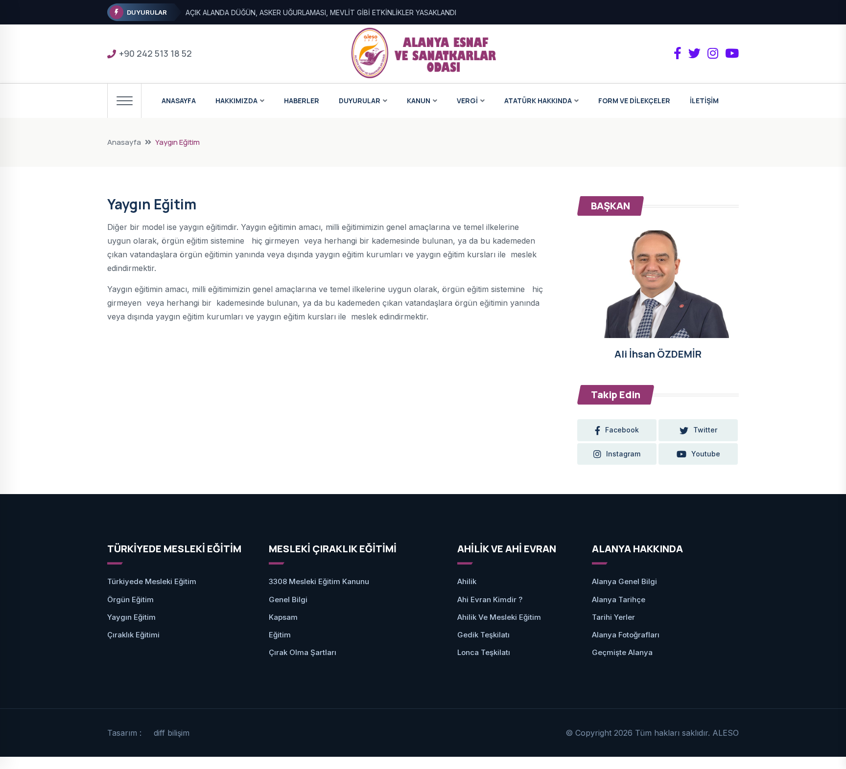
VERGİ (467, 100)
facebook (622, 430)
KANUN (418, 100)
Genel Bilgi (288, 599)
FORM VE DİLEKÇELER (634, 100)
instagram (623, 454)
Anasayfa (124, 142)
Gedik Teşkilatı (483, 634)
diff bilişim (171, 733)
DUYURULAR (359, 100)
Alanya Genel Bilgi (624, 581)
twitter (705, 430)
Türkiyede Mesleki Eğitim (151, 581)
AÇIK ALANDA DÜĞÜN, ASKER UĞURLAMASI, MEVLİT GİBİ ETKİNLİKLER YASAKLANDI (321, 12)
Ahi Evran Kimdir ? (489, 599)
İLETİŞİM (704, 100)
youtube (705, 454)
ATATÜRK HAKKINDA (538, 100)
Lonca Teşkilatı (483, 652)
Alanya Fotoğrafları (625, 634)
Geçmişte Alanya (622, 652)
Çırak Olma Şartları (302, 652)
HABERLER (301, 100)
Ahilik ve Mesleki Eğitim (499, 617)
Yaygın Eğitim (131, 617)
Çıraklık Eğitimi (133, 634)
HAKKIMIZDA (236, 100)
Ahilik (466, 581)
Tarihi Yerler (613, 617)
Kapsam (283, 617)
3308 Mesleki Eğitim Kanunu (319, 581)
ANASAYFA (179, 100)
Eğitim (280, 634)
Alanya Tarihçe (618, 599)
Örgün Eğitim (130, 599)
